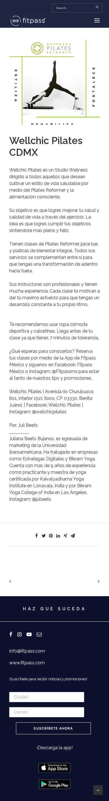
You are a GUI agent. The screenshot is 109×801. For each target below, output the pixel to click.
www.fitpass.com (27, 662)
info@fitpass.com (27, 651)
